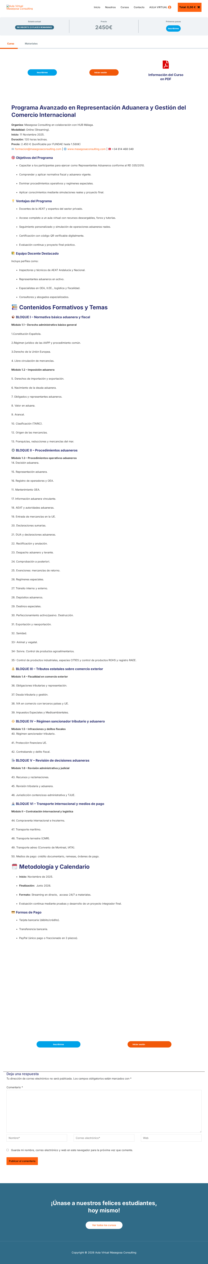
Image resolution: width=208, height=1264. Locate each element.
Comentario (14, 1087)
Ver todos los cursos (104, 1225)
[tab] (9, 43)
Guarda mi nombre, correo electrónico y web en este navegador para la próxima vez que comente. (72, 1150)
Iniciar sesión (100, 72)
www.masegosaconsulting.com (86, 149)
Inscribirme (173, 28)
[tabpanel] (104, 559)
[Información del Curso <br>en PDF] (166, 65)
